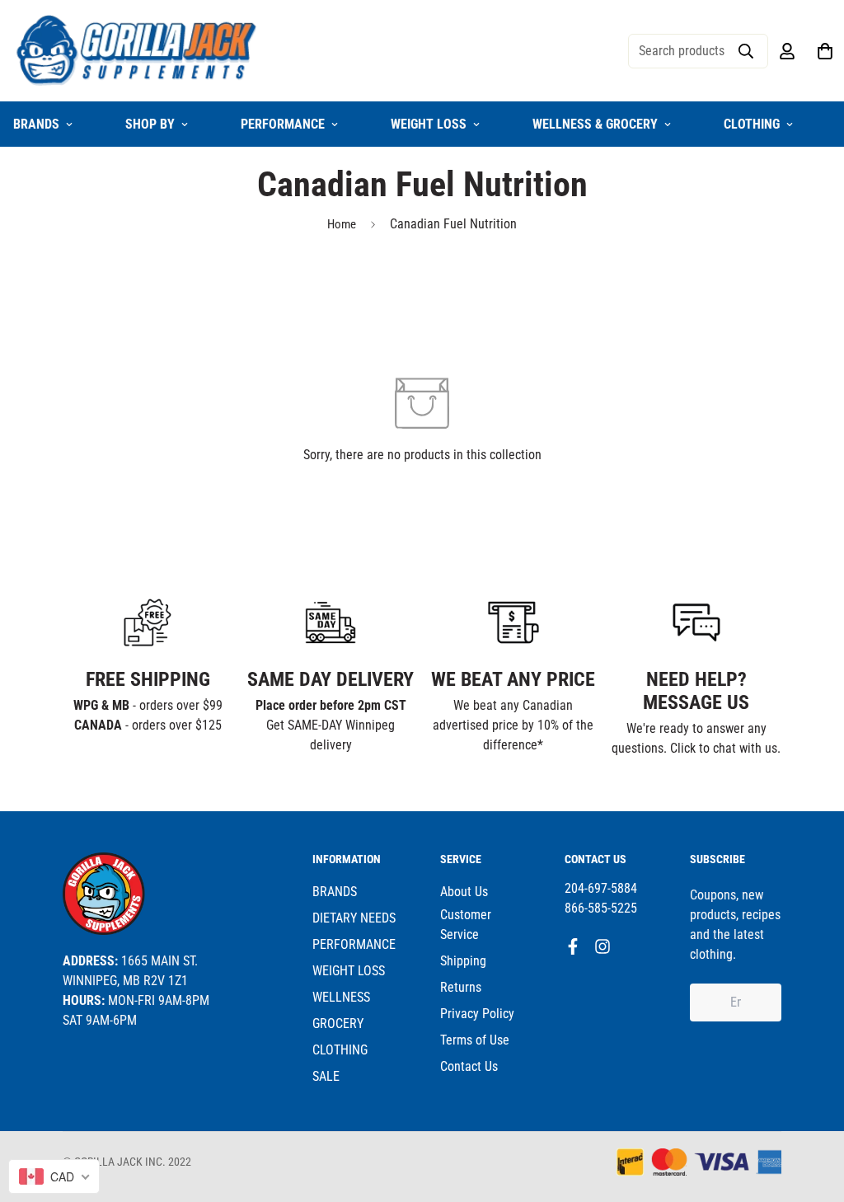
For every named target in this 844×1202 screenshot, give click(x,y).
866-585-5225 (601, 908)
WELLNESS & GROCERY (595, 124)
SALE (326, 1076)
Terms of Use (474, 1040)
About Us (464, 891)
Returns (460, 987)
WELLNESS (341, 997)
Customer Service (465, 924)
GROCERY (337, 1023)
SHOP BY (150, 124)
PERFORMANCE (283, 124)
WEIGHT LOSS (429, 124)
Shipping (463, 961)
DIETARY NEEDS (354, 918)
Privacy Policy (477, 1013)
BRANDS (334, 891)
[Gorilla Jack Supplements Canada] (136, 51)
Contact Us (469, 1066)
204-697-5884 (601, 888)
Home (341, 224)
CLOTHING (752, 124)
